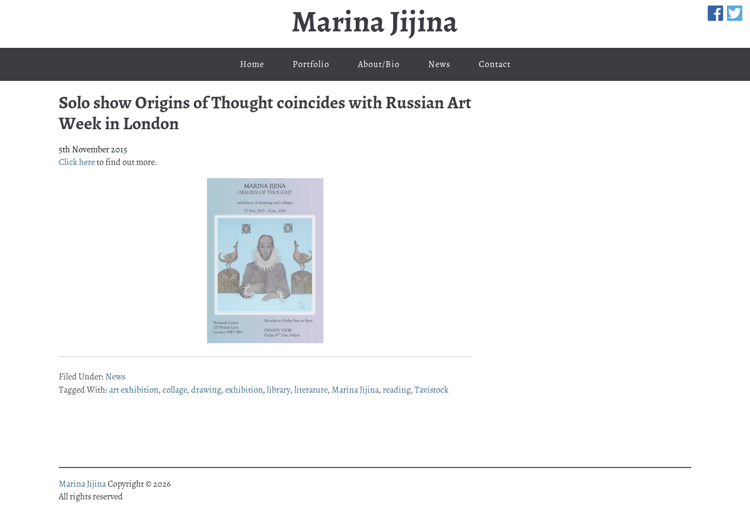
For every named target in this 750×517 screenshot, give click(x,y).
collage (175, 390)
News (115, 377)
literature (311, 390)
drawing (206, 390)
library (278, 390)
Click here (77, 162)
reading (397, 390)
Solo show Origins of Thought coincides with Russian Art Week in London (265, 112)
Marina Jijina (375, 24)
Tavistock (432, 390)
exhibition (244, 390)
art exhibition (134, 390)
